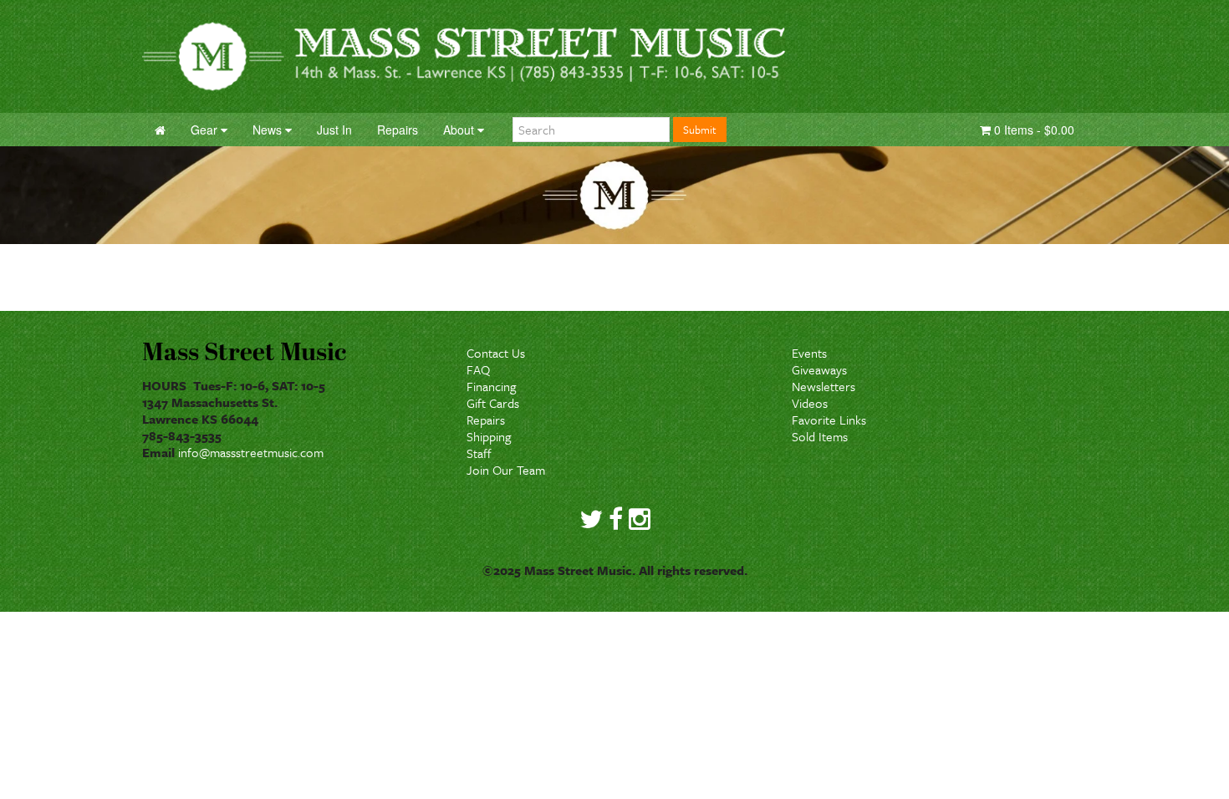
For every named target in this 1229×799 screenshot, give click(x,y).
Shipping (489, 436)
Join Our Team (506, 470)
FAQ (478, 369)
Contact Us (496, 353)
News (268, 129)
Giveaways (819, 369)
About (460, 129)
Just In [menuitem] (334, 129)
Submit (699, 129)
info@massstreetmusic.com (251, 452)
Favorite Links (829, 419)
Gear (206, 129)
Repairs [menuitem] (397, 129)
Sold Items (820, 436)
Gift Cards (493, 403)
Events (809, 353)
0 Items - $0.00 (1032, 129)
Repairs (486, 419)
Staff (479, 453)
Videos (810, 403)
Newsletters (823, 386)
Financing (491, 386)
